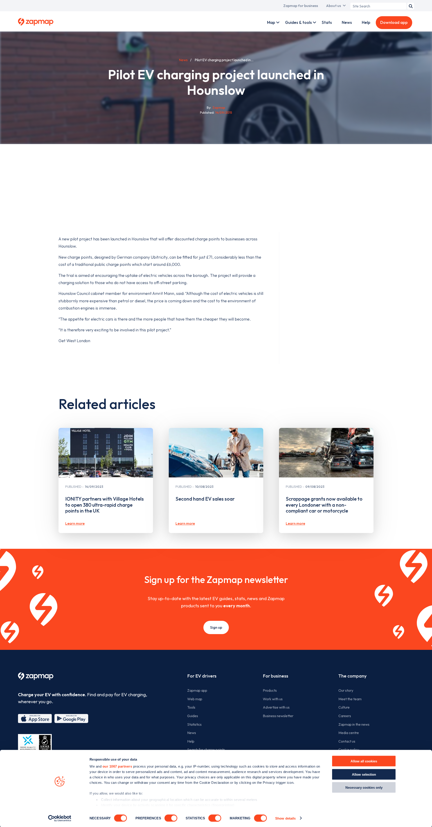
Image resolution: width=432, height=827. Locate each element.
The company (352, 676)
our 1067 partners (117, 766)
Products (270, 690)
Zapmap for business (300, 5)
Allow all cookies (364, 761)
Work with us (273, 699)
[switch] (170, 818)
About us (333, 5)
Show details (285, 818)
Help (366, 22)
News (347, 22)
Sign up (216, 627)
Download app (394, 22)
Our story (345, 690)
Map (271, 22)
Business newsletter (278, 716)
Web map (194, 699)
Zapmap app (197, 690)
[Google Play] (71, 718)
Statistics (194, 724)
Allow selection (364, 774)
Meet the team (350, 699)
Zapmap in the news (353, 724)
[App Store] (35, 718)
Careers (344, 716)
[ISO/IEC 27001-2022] (35, 744)
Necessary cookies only (363, 787)
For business (275, 676)
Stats (327, 22)
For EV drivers (201, 676)
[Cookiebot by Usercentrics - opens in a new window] (59, 818)
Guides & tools (298, 22)
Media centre (348, 732)
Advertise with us (276, 707)
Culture (344, 707)
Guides (192, 716)
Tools (191, 707)
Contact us (346, 741)
